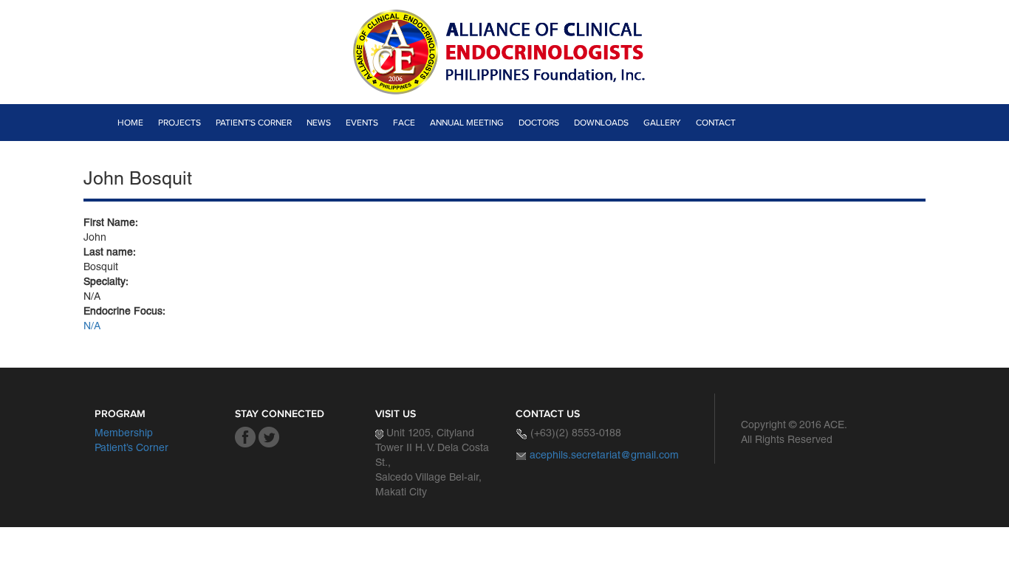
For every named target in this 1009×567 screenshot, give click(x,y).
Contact (716, 122)
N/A (91, 327)
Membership (124, 434)
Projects (179, 122)
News (319, 122)
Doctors (539, 122)
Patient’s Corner (131, 449)
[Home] (504, 52)
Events (362, 122)
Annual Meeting (467, 122)
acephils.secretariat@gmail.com (604, 456)
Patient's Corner (254, 122)
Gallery (662, 122)
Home (130, 122)
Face (404, 122)
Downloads (601, 122)
